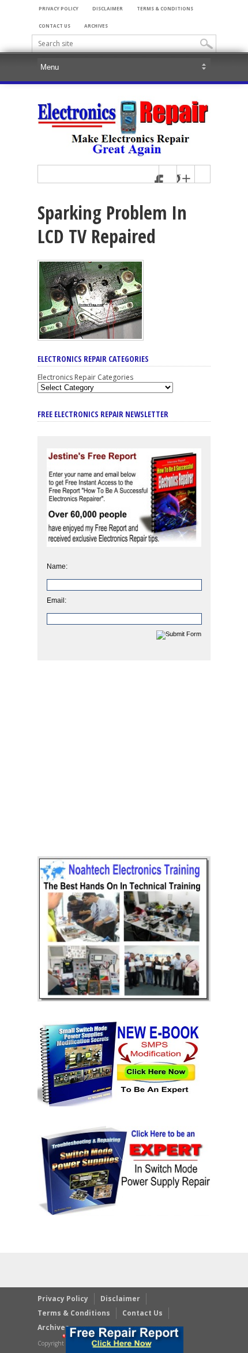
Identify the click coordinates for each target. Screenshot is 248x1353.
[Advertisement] (124, 767)
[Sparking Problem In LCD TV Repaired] (90, 337)
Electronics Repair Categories (85, 377)
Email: (56, 600)
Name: (57, 566)
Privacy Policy (58, 8)
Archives (96, 25)
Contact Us (54, 25)
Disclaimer (107, 8)
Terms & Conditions (165, 8)
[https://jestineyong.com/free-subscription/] (124, 1339)
